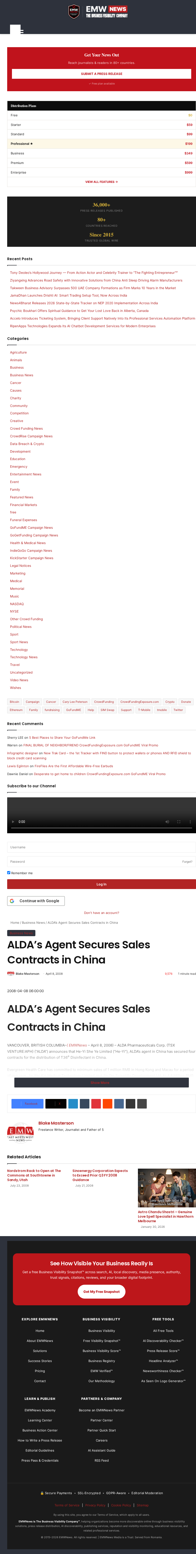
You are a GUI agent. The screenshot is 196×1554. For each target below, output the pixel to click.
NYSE (14, 611)
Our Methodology (101, 1381)
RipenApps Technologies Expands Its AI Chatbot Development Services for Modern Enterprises (83, 326)
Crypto (169, 702)
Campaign (32, 702)
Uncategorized (21, 672)
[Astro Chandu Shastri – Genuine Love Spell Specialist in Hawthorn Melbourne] (167, 1188)
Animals (16, 360)
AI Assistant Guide (101, 1450)
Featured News (21, 497)
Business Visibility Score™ (102, 1351)
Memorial (17, 589)
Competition (19, 413)
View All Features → (101, 182)
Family (15, 489)
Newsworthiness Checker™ (163, 1371)
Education (17, 459)
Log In (102, 884)
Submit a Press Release (101, 74)
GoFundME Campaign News (31, 527)
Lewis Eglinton (18, 766)
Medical (16, 581)
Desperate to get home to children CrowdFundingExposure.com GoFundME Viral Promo (100, 774)
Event (14, 482)
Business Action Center (40, 1430)
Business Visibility (101, 1331)
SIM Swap (107, 710)
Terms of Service (67, 1505)
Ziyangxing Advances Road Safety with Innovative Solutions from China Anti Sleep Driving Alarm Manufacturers (96, 280)
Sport (14, 634)
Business (17, 367)
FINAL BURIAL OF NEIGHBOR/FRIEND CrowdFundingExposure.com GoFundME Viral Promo (90, 745)
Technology (19, 650)
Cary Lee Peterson (75, 702)
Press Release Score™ (163, 1351)
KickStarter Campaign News (31, 558)
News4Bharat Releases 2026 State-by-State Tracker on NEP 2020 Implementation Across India (84, 303)
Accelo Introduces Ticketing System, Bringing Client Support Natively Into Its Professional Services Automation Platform (102, 318)
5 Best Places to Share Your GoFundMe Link (62, 737)
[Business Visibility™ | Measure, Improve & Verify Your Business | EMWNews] (101, 11)
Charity (15, 398)
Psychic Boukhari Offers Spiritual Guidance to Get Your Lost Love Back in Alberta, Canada (79, 311)
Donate (186, 702)
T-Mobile (144, 710)
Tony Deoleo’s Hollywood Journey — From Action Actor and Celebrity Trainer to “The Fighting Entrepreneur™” (94, 273)
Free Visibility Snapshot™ (101, 1341)
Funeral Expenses (23, 520)
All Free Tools (163, 1331)
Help (91, 710)
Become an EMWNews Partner (102, 1410)
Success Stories (40, 1361)
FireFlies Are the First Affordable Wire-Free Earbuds (74, 766)
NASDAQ (17, 604)
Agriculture (18, 352)
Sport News (19, 642)
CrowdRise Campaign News (31, 436)
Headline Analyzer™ (163, 1361)
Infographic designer (22, 753)
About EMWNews (40, 1341)
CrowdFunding (104, 702)
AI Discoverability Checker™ (163, 1341)
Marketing (17, 573)
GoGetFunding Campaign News (34, 535)
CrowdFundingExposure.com (139, 702)
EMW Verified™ (102, 1371)
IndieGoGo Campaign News (31, 550)
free (13, 512)
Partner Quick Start (101, 1430)
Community (19, 406)
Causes (16, 390)
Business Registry (101, 1361)
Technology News (24, 657)
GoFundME (73, 710)
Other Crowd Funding (26, 619)
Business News (33, 922)
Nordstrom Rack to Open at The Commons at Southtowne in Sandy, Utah (34, 1175)
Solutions (40, 1351)
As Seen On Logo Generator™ (163, 1381)
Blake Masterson (27, 973)
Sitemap (143, 1505)
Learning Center (40, 1420)
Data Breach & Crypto (27, 444)
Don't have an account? (101, 913)
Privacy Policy (95, 1505)
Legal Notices (20, 566)
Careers (102, 1440)
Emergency (18, 466)
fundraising (52, 710)
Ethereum (16, 710)
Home (14, 922)
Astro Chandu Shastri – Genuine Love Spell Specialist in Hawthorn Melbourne (166, 1216)
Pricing (40, 1371)
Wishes (15, 688)
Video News (19, 680)
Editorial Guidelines (40, 1450)
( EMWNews (77, 1045)
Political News (21, 627)
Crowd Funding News (26, 428)
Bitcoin (14, 702)
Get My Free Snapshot (101, 1291)
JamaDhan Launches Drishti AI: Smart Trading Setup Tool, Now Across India (68, 295)
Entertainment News (25, 474)
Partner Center (102, 1420)
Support (126, 710)
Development (20, 451)
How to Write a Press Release (40, 1440)
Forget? (187, 861)
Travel (15, 665)
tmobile (162, 710)
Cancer (15, 383)
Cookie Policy (121, 1505)
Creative (16, 421)
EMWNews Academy (40, 1410)
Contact (40, 1381)
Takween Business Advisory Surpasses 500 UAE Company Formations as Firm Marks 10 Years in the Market (93, 288)
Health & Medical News (28, 543)
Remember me (21, 873)
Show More (100, 1083)
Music (14, 596)
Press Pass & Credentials (40, 1460)
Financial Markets (23, 505)
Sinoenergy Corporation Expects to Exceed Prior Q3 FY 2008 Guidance (100, 1175)
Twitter (178, 710)
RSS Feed (102, 1460)
